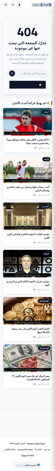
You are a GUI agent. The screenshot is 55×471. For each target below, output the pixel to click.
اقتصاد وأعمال (44, 300)
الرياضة (46, 111)
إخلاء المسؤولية (27, 455)
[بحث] (12, 73)
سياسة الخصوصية (25, 449)
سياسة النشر (10, 449)
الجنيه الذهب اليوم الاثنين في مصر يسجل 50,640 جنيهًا (30, 330)
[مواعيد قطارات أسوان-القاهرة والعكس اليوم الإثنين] (27, 216)
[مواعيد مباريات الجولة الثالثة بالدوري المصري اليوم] (27, 263)
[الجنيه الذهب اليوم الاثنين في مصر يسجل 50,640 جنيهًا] (27, 311)
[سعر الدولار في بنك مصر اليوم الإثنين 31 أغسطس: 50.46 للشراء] (27, 358)
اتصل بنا (38, 449)
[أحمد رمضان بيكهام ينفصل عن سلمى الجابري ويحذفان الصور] (27, 169)
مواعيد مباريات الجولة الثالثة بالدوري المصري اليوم (28, 283)
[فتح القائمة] (6, 5)
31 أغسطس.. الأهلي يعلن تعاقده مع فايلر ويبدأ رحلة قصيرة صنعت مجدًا (28, 141)
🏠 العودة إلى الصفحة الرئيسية (27, 85)
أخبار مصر (45, 206)
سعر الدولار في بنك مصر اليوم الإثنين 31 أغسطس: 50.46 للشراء (31, 378)
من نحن (47, 449)
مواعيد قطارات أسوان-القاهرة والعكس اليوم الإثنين (28, 236)
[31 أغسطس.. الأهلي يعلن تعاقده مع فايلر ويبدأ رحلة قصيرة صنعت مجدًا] (27, 122)
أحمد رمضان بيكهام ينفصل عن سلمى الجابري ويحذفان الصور (28, 189)
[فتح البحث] (13, 5)
